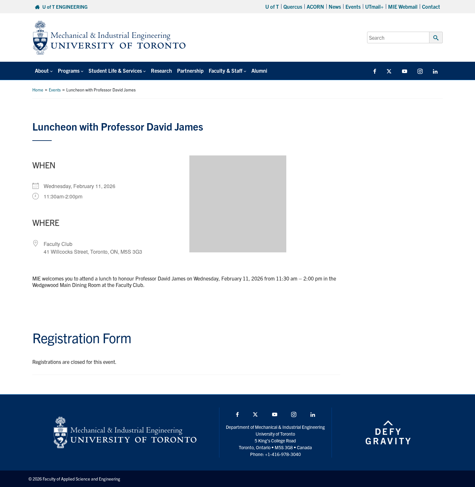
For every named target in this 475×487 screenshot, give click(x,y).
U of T (272, 6)
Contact (431, 6)
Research (161, 70)
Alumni (259, 70)
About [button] (42, 70)
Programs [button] (68, 70)
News (335, 6)
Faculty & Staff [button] (225, 70)
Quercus (292, 6)
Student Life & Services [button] (115, 70)
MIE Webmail (402, 6)
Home (37, 89)
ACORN (315, 6)
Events (353, 6)
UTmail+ (374, 6)
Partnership (190, 70)
